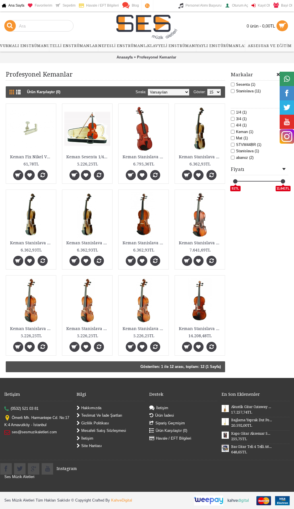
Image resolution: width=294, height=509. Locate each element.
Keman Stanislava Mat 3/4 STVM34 (88, 243)
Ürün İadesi (164, 415)
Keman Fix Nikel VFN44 (32, 157)
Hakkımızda (91, 408)
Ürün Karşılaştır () (171, 430)
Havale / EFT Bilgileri (173, 438)
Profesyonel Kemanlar (156, 57)
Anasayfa (125, 57)
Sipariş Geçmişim (170, 423)
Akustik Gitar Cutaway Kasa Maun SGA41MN (251, 407)
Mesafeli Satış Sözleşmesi (103, 430)
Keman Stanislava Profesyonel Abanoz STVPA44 (201, 328)
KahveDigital (121, 500)
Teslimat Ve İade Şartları (101, 415)
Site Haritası (91, 446)
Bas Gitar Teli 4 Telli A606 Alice (251, 447)
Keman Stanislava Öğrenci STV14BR (88, 328)
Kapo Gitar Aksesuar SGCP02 (251, 434)
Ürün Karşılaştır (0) (43, 92)
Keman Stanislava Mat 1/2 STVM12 (201, 157)
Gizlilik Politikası (95, 423)
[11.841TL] (283, 181)
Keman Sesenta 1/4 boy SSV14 (88, 157)
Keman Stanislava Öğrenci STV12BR (32, 328)
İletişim (87, 438)
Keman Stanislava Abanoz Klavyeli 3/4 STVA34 (145, 157)
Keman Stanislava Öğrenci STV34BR (145, 328)
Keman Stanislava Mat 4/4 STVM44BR (201, 243)
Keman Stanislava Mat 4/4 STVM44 (145, 243)
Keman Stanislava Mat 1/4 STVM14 (32, 243)
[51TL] (235, 181)
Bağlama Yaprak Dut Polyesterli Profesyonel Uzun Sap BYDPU (251, 420)
